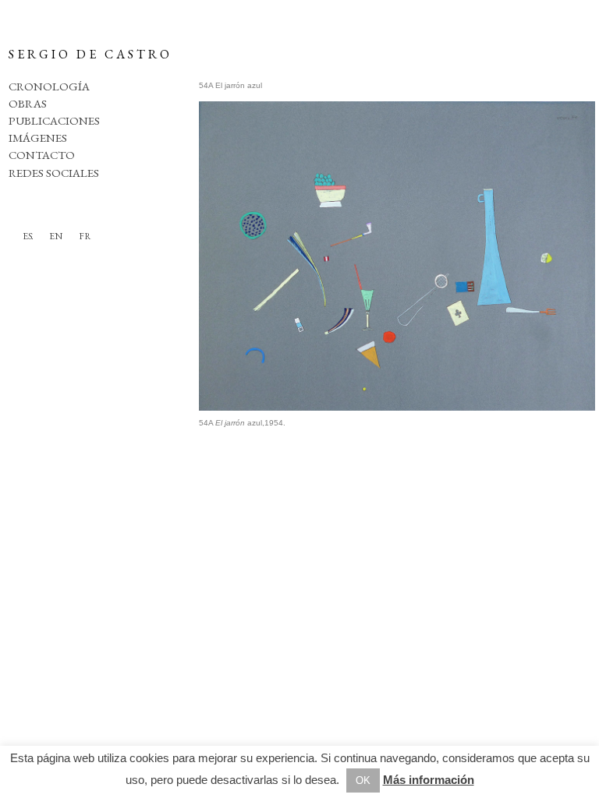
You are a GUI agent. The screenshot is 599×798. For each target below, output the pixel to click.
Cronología (49, 86)
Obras (28, 103)
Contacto (42, 154)
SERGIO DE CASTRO (90, 54)
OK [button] (363, 780)
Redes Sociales (54, 172)
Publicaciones (54, 120)
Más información (428, 779)
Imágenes (38, 137)
